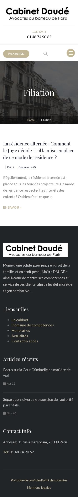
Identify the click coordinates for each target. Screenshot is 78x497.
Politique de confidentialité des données (39, 480)
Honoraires (20, 330)
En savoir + (12, 207)
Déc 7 (10, 167)
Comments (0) (27, 167)
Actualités (19, 335)
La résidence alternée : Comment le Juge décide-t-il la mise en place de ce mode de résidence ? (38, 150)
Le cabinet (19, 319)
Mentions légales (39, 487)
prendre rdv (16, 53)
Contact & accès (24, 341)
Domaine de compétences (32, 325)
